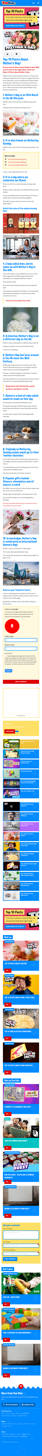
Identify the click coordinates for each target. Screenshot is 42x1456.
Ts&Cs (19, 1434)
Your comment (8, 1229)
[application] (21, 223)
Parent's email (10, 645)
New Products (22, 1416)
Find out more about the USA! (18, 300)
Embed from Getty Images (10, 110)
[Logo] (5, 215)
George (20, 1424)
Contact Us (4, 1434)
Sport (8, 1413)
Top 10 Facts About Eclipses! (17, 159)
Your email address (9, 1250)
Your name (6, 1242)
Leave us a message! (12, 609)
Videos (18, 1413)
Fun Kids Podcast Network (10, 1437)
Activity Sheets (6, 1416)
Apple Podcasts (12, 1405)
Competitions (25, 1413)
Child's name (9, 636)
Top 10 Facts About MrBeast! (17, 162)
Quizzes (14, 1416)
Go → (8, 971)
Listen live (9, 731)
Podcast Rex (23, 1437)
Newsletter (29, 1405)
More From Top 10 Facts (15, 26)
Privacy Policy (26, 1434)
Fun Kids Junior (6, 1426)
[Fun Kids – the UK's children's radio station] (10, 3)
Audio (13, 1413)
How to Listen (13, 1424)
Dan (25, 1424)
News (3, 1413)
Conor (33, 1424)
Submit (8, 671)
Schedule (4, 1424)
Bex (29, 1424)
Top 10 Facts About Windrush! (18, 165)
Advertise (12, 1434)
